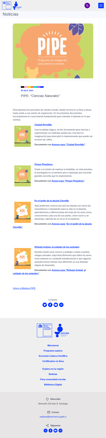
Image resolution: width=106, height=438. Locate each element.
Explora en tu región (53, 369)
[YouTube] (55, 430)
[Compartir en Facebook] (50, 305)
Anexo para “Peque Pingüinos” (68, 181)
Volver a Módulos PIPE (24, 288)
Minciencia (53, 345)
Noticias (53, 374)
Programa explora (53, 351)
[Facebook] (50, 430)
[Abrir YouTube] (56, 305)
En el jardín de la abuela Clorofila (52, 201)
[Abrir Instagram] (61, 305)
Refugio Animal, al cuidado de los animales (57, 247)
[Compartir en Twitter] (45, 305)
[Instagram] (60, 430)
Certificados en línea (53, 361)
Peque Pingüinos (44, 164)
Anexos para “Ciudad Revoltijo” (68, 144)
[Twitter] (45, 430)
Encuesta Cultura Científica (53, 356)
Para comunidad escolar (53, 379)
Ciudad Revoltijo (43, 125)
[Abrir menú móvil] (101, 5)
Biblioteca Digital (53, 384)
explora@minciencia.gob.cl (53, 417)
